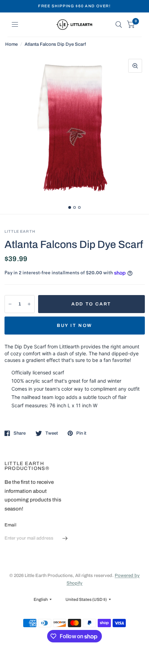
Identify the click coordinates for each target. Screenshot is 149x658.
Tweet (51, 433)
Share (20, 433)
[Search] (118, 24)
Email (10, 525)
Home (11, 44)
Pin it (81, 433)
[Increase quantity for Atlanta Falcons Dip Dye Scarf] (29, 304)
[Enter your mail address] (65, 539)
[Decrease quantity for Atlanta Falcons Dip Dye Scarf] (10, 304)
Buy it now (74, 325)
